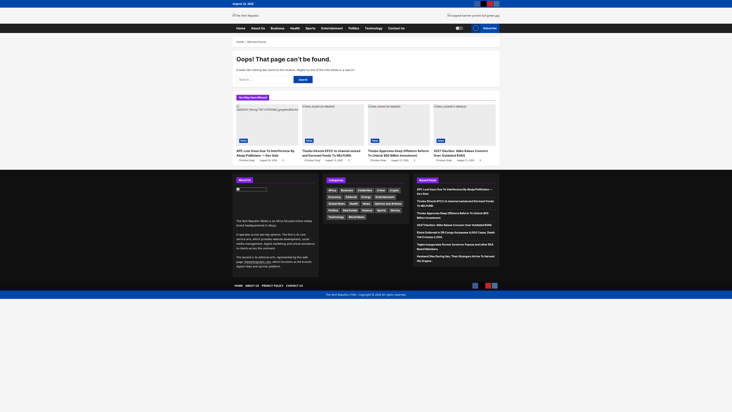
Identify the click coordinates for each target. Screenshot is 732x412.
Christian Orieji (246, 160)
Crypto (394, 190)
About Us (258, 28)
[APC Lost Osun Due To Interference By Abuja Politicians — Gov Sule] (267, 125)
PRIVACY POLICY (272, 285)
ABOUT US (252, 285)
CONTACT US (294, 285)
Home (240, 28)
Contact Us (396, 28)
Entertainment (332, 28)
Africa (332, 190)
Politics (353, 28)
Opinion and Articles (388, 203)
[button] (467, 28)
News (243, 140)
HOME (238, 285)
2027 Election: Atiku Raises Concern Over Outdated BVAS (454, 225)
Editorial (351, 197)
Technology (373, 28)
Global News (336, 203)
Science (367, 210)
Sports (310, 28)
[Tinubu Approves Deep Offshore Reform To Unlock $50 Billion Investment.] (399, 125)
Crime (381, 190)
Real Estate (350, 210)
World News (356, 217)
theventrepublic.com (257, 262)
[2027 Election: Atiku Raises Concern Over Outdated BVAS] (465, 125)
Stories (395, 210)
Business (277, 28)
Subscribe (490, 28)
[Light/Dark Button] (459, 28)
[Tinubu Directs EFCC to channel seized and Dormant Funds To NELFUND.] (333, 125)
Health (295, 28)
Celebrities (365, 190)
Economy (334, 197)
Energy (366, 197)
